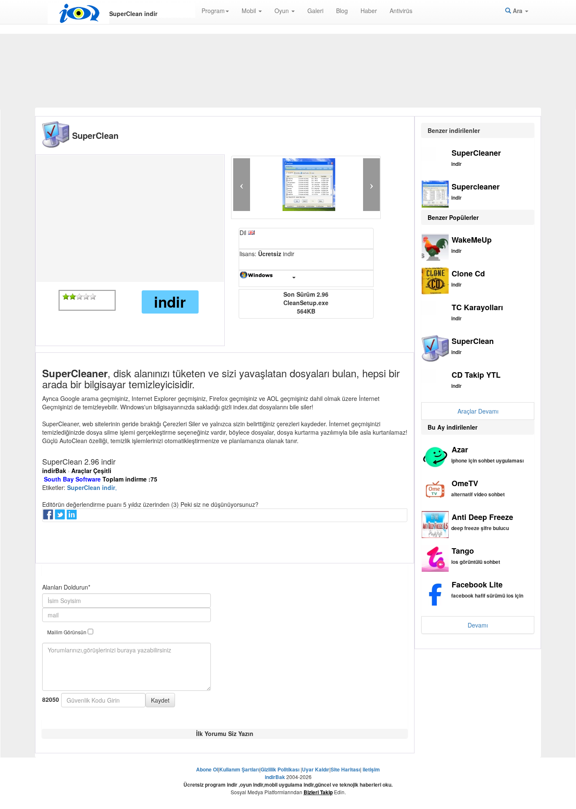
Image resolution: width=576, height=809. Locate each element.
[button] (241, 184)
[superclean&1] (65, 296)
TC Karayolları (477, 307)
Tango (463, 550)
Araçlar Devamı (478, 411)
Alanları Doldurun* (66, 587)
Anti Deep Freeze (482, 516)
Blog (342, 10)
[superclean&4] (86, 296)
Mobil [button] (250, 10)
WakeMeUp (472, 239)
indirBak (54, 470)
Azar (460, 449)
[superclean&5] (92, 296)
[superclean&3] (79, 296)
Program (213, 10)
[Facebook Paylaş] (49, 517)
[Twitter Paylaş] (61, 517)
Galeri (315, 10)
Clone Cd (468, 273)
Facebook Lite (477, 584)
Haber (369, 10)
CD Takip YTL (476, 374)
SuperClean (473, 341)
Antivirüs (401, 10)
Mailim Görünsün (67, 632)
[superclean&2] (72, 296)
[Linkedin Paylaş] (72, 517)
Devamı (478, 625)
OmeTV (465, 483)
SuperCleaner (476, 152)
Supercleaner (476, 186)
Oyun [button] (283, 10)
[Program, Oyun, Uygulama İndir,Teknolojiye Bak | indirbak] (78, 13)
